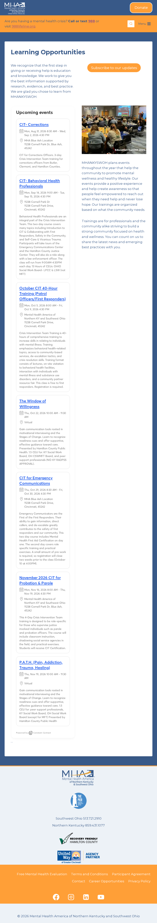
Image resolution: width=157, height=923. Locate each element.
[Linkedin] (85, 897)
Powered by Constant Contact (33, 733)
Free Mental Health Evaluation (42, 874)
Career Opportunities (106, 881)
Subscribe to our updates (114, 67)
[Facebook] (56, 897)
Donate (141, 7)
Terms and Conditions (89, 874)
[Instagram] (71, 897)
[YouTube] (100, 897)
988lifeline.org (23, 26)
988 (91, 21)
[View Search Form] (131, 23)
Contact (78, 881)
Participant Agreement (131, 874)
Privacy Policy (139, 881)
